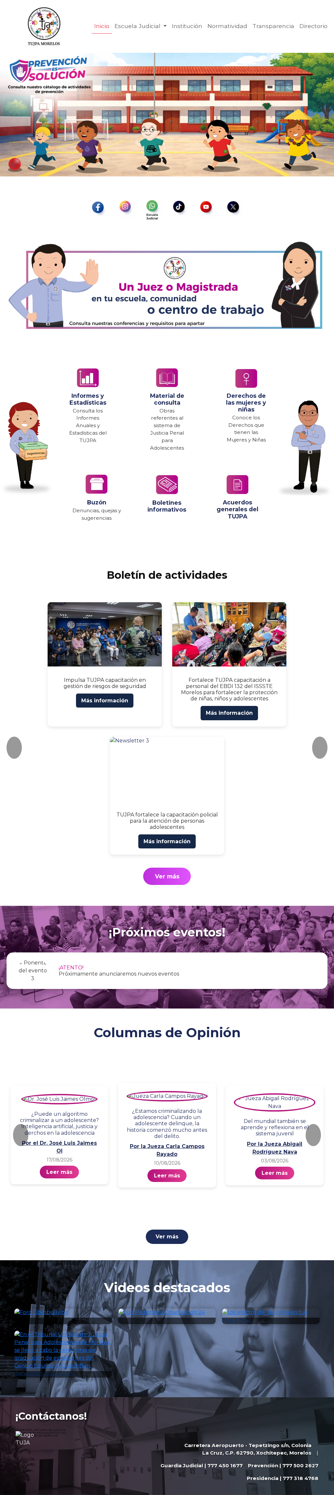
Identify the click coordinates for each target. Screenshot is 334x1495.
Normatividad (227, 25)
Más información (104, 700)
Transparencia (273, 25)
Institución (187, 25)
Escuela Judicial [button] (138, 25)
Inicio (101, 25)
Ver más (167, 876)
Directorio (313, 25)
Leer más (59, 1172)
